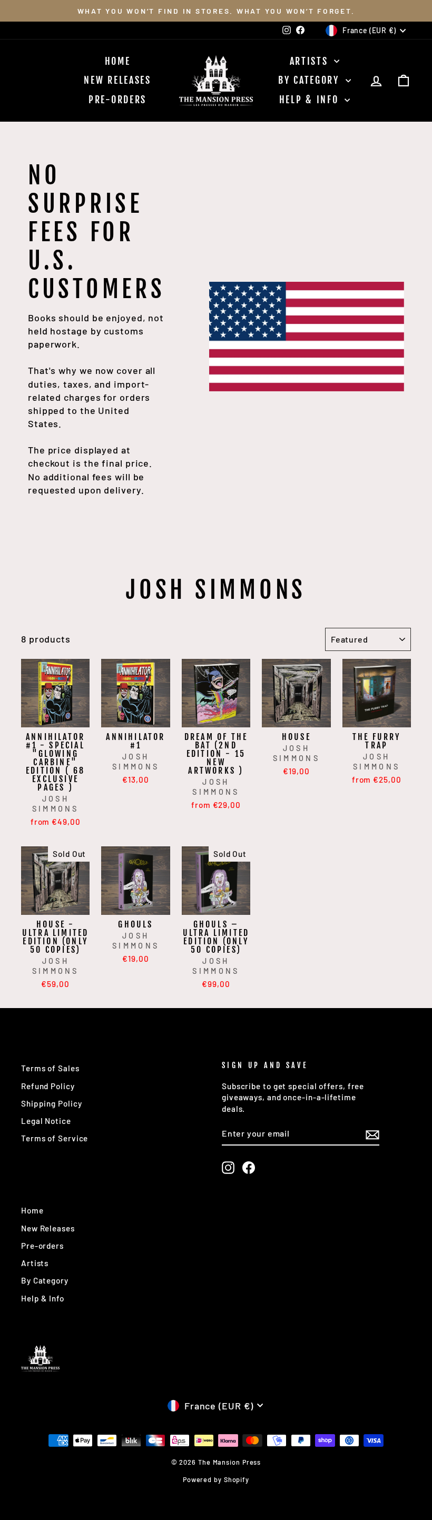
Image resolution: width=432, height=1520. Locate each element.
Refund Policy (48, 1086)
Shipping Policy (51, 1103)
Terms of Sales (50, 1068)
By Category (310, 80)
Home (118, 61)
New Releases (117, 80)
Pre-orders (117, 99)
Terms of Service (54, 1138)
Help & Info (310, 99)
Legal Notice (46, 1121)
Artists (311, 61)
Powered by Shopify (216, 1479)
